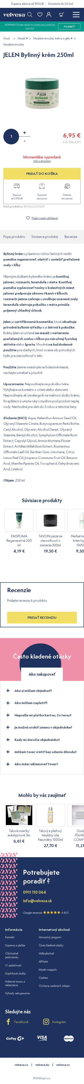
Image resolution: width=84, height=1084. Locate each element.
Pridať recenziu (42, 617)
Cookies (43, 978)
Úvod (6, 38)
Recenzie (71, 236)
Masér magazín (48, 970)
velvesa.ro (63, 1065)
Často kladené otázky (51, 945)
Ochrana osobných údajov (54, 986)
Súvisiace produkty (44, 236)
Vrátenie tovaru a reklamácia (15, 983)
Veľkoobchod (46, 953)
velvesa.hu (42, 1065)
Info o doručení (42, 161)
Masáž (21, 38)
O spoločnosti (13, 965)
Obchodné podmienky (11, 955)
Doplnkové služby (15, 973)
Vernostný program (50, 937)
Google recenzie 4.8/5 (46, 913)
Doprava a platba (15, 945)
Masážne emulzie (13, 44)
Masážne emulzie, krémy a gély (51, 38)
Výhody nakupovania (17, 993)
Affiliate (43, 961)
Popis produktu (14, 236)
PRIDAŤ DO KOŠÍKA (42, 173)
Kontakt (9, 937)
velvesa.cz (21, 1065)
